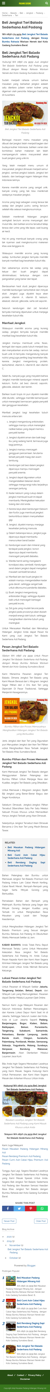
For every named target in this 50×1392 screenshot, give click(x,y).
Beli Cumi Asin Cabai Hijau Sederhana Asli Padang (26, 856)
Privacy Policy (34, 1375)
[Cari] (46, 3)
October (13, 1258)
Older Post (41, 1221)
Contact (20, 1375)
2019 (9, 1241)
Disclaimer (25, 1379)
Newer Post (9, 1221)
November (15, 1245)
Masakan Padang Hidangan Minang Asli (31, 1388)
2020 (9, 1236)
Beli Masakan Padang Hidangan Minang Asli (26, 849)
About (10, 1375)
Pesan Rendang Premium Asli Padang (21, 1156)
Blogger (31, 1265)
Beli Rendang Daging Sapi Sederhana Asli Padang (26, 864)
